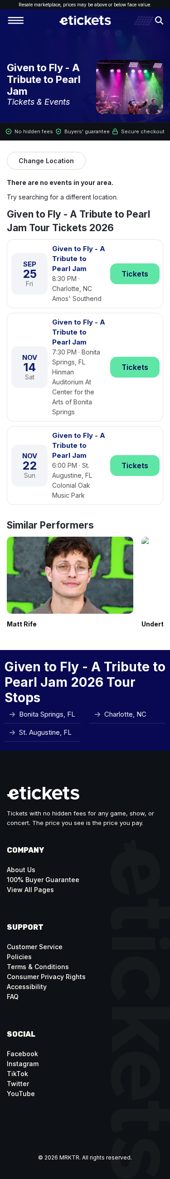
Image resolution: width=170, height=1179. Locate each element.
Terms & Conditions (38, 966)
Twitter (18, 1083)
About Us (21, 869)
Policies (19, 957)
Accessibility (27, 986)
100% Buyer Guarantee (43, 879)
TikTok (17, 1073)
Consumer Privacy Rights (46, 976)
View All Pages (30, 889)
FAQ (13, 996)
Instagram (23, 1063)
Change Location (46, 161)
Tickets (134, 273)
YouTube (21, 1093)
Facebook (22, 1054)
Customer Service (35, 947)
